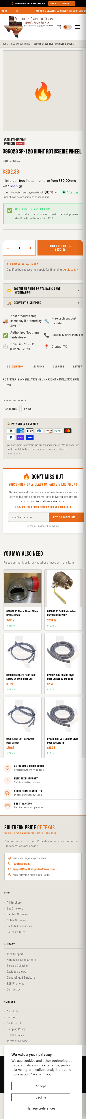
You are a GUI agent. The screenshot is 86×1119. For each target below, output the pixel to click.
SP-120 (28, 408)
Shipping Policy (16, 1029)
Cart (58, 27)
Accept (41, 1086)
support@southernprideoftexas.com (34, 869)
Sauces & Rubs (16, 932)
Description (15, 366)
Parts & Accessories (19, 926)
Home (5, 43)
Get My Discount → (66, 517)
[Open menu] (78, 27)
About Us (12, 1011)
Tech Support (15, 954)
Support (58, 366)
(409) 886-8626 (21, 863)
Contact (12, 1017)
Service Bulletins (17, 965)
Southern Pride (29, 828)
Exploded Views (16, 971)
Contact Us (14, 989)
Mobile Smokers (16, 920)
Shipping (38, 366)
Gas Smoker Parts (20, 43)
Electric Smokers (17, 914)
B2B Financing (15, 983)
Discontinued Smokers (21, 977)
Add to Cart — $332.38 (60, 248)
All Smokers (14, 902)
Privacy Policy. (40, 1074)
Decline (41, 1097)
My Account (14, 1023)
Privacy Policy (15, 1035)
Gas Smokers (15, 908)
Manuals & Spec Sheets (21, 959)
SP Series (11, 408)
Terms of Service (17, 1041)
